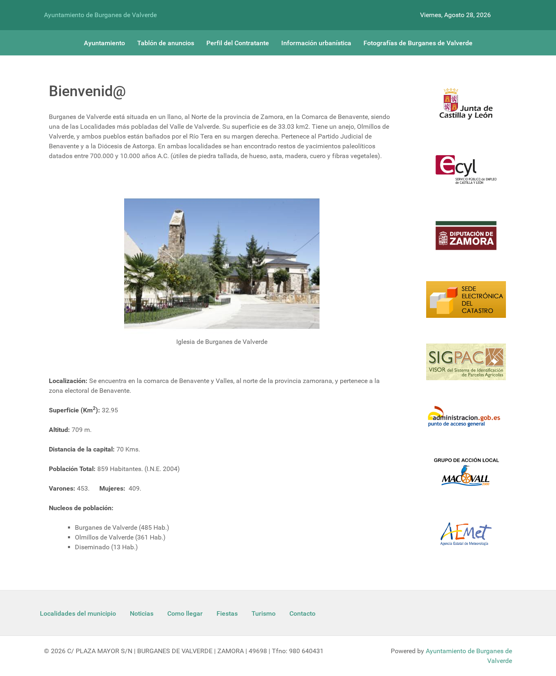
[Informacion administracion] (466, 421)
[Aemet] (466, 539)
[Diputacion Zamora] (466, 240)
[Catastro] (466, 304)
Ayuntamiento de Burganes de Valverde (100, 15)
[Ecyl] (466, 174)
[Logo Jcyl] (466, 108)
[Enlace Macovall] (466, 476)
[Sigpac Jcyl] (466, 367)
